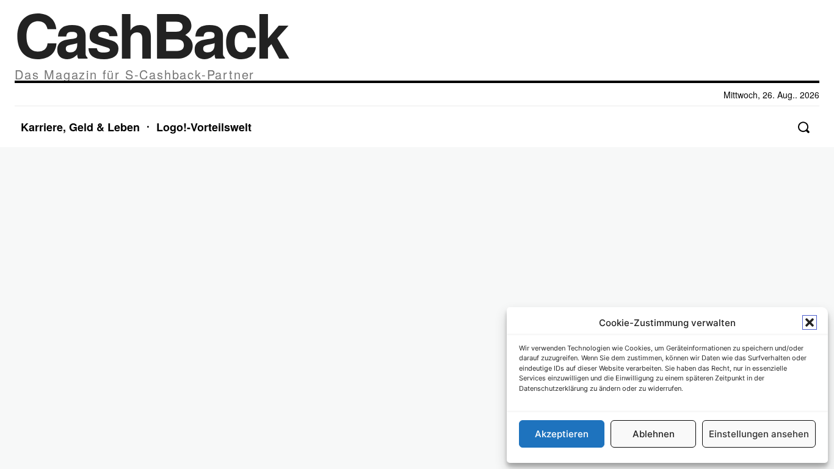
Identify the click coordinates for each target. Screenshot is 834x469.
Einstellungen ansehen (759, 434)
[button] (809, 322)
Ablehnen (654, 434)
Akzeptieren (562, 434)
